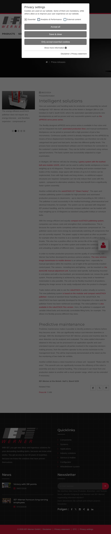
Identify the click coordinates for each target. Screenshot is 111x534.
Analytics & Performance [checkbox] (51, 19)
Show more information (54, 48)
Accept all (55, 27)
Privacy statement (79, 54)
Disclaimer (65, 54)
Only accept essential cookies (55, 42)
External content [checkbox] (74, 19)
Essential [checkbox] (31, 19)
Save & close (55, 34)
